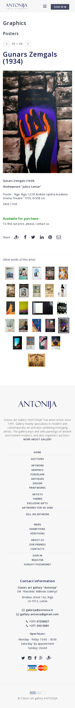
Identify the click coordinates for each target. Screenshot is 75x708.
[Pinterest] (50, 237)
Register (37, 560)
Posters (11, 33)
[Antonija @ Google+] (41, 658)
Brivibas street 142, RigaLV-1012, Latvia (37, 599)
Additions (37, 533)
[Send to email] (59, 237)
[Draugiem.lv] (16, 237)
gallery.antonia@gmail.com (39, 614)
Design (37, 483)
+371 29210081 (39, 625)
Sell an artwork (37, 514)
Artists (37, 494)
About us (37, 540)
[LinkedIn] (42, 237)
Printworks (37, 487)
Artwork (37, 465)
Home (37, 452)
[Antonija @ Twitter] (23, 658)
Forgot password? (37, 564)
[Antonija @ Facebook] (35, 658)
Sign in (37, 555)
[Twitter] (33, 237)
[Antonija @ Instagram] (29, 658)
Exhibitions (37, 529)
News (37, 524)
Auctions (37, 459)
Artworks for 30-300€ (37, 507)
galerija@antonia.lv (39, 610)
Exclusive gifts (37, 503)
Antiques (37, 479)
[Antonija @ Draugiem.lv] (49, 658)
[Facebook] (25, 237)
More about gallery (37, 439)
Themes (37, 498)
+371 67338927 (39, 621)
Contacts (37, 549)
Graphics (14, 23)
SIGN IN (59, 7)
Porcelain (37, 474)
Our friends (37, 544)
